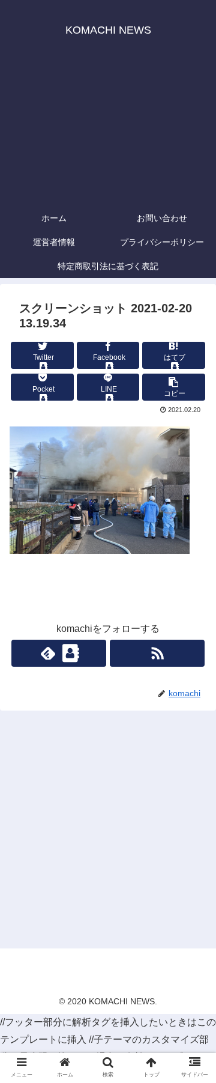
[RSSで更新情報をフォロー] (157, 653)
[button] (192, 992)
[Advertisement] (108, 132)
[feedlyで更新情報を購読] (58, 653)
